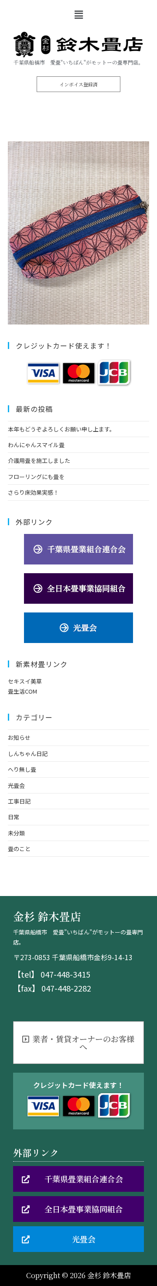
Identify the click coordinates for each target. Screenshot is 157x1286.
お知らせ (19, 737)
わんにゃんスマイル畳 (36, 445)
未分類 (16, 833)
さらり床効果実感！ (33, 492)
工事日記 (19, 801)
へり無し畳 (22, 769)
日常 (13, 817)
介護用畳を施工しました (39, 460)
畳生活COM (22, 691)
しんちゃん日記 (28, 753)
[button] (78, 84)
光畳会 (16, 785)
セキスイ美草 (25, 681)
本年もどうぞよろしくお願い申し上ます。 (61, 429)
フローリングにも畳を (36, 476)
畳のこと (19, 849)
